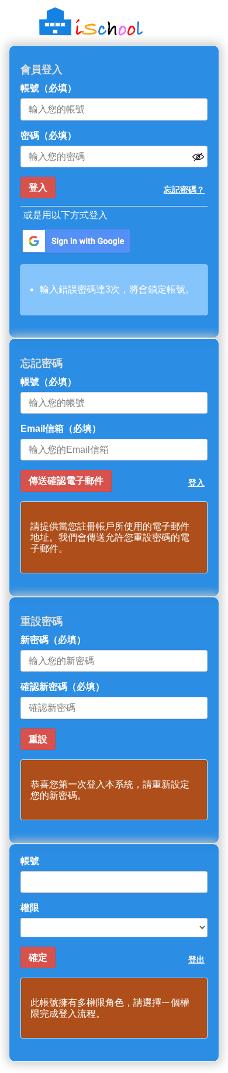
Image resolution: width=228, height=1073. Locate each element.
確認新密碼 (62, 687)
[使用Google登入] (76, 241)
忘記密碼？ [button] (184, 189)
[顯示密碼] (198, 156)
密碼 (48, 135)
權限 (29, 908)
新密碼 (53, 640)
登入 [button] (196, 482)
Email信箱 (60, 429)
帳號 (48, 88)
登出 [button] (196, 959)
